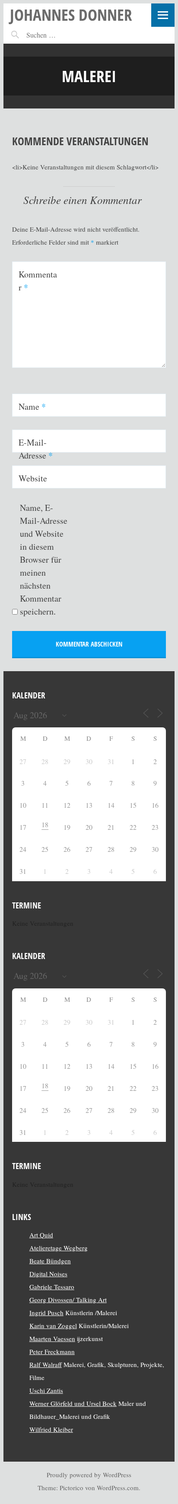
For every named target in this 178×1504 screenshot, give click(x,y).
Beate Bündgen (50, 1260)
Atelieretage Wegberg (58, 1247)
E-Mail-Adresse (36, 449)
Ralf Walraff (45, 1364)
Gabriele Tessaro (51, 1286)
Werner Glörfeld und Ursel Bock (73, 1403)
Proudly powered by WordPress (89, 1474)
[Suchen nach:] (60, 35)
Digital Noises (48, 1273)
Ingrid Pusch (46, 1312)
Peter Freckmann (52, 1351)
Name (32, 406)
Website (33, 478)
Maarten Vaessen (52, 1338)
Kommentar (38, 280)
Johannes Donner (71, 14)
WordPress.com (118, 1487)
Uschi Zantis (46, 1390)
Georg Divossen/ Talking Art (68, 1299)
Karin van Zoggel (53, 1325)
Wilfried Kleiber (51, 1429)
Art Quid (41, 1234)
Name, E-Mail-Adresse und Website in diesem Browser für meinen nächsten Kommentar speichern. (43, 559)
